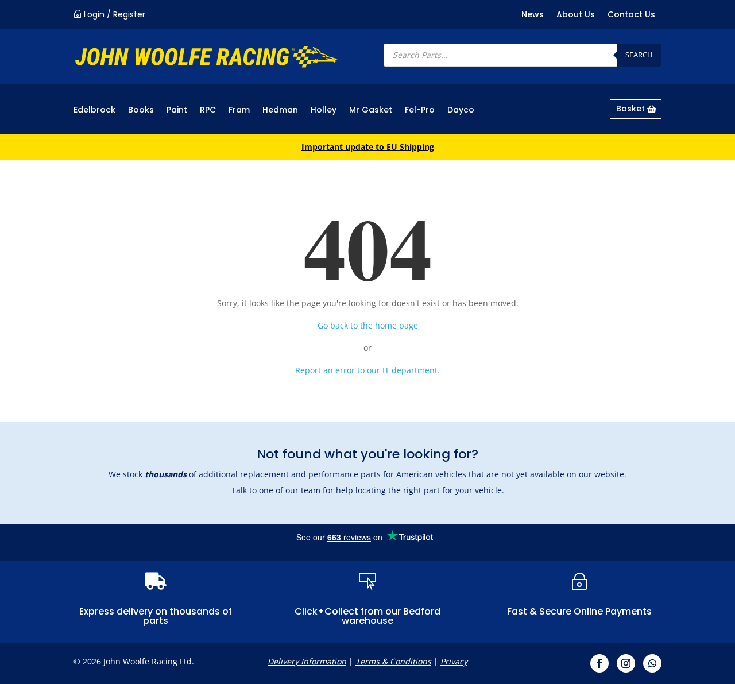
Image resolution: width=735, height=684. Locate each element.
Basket (630, 108)
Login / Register (114, 14)
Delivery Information (307, 661)
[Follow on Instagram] (626, 663)
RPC (208, 110)
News (532, 15)
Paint (177, 110)
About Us (575, 15)
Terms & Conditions (393, 661)
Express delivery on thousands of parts (155, 616)
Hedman (280, 110)
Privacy (453, 661)
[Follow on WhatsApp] (652, 663)
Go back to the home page (368, 325)
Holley (323, 110)
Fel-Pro (420, 110)
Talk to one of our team (275, 490)
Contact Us (631, 15)
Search (639, 54)
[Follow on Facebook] (599, 663)
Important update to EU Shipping (367, 146)
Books (141, 110)
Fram (239, 110)
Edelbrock (94, 110)
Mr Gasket (370, 110)
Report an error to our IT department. (367, 370)
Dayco (460, 110)
